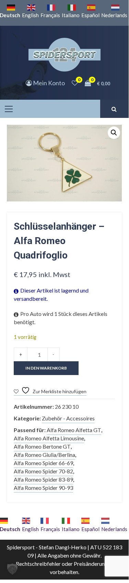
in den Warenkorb (46, 368)
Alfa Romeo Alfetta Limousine (49, 438)
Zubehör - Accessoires (68, 418)
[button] (114, 132)
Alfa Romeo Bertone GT (42, 446)
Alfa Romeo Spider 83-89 (43, 479)
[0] (75, 83)
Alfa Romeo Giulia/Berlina (44, 454)
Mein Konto (48, 83)
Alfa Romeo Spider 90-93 (43, 487)
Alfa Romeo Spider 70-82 (43, 471)
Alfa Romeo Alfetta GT (74, 430)
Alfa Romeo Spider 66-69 (43, 463)
